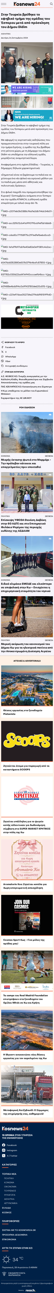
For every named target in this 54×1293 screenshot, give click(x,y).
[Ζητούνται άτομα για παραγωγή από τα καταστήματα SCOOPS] (27, 741)
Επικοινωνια (9, 1239)
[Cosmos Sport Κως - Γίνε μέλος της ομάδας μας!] (27, 915)
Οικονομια (10, 1186)
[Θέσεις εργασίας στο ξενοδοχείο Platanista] (27, 685)
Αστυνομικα (10, 1202)
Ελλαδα (6, 1207)
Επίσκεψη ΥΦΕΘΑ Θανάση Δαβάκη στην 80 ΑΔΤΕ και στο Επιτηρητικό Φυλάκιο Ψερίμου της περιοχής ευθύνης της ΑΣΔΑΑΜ (23, 525)
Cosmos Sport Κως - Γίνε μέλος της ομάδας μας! (24, 941)
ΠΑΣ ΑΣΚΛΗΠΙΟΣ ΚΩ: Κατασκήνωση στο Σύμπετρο (26, 386)
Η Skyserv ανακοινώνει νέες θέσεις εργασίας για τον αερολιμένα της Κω (25, 1056)
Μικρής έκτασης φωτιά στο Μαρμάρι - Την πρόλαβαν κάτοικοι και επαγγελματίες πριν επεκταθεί (26, 463)
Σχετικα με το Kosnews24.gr (19, 1229)
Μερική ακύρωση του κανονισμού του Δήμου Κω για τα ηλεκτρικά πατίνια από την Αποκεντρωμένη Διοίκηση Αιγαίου (27, 647)
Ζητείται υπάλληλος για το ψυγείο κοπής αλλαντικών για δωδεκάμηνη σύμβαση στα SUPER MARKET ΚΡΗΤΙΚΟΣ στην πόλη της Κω (26, 827)
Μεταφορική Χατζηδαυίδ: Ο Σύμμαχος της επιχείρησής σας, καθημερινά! (25, 1111)
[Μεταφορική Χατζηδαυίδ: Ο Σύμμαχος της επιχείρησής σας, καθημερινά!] (27, 1085)
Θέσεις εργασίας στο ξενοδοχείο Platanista (22, 711)
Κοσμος (6, 1212)
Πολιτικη (5, 516)
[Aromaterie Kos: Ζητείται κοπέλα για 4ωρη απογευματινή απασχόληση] (27, 859)
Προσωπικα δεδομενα (14, 1234)
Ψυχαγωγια (9, 1194)
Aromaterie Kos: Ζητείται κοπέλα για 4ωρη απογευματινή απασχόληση (25, 885)
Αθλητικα (5, 33)
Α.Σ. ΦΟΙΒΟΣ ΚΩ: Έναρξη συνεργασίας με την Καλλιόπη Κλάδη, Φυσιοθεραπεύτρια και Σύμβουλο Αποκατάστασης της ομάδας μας (27, 379)
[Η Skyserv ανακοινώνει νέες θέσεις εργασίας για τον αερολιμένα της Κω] (27, 1030)
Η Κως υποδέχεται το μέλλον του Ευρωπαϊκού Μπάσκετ (24, 392)
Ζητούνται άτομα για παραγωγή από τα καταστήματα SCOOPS (26, 767)
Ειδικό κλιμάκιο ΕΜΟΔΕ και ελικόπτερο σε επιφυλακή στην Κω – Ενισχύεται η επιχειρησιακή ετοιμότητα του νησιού (26, 587)
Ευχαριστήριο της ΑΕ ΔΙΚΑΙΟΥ (16, 397)
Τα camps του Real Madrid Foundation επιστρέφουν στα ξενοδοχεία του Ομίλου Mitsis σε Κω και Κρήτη (25, 999)
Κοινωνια (5, 456)
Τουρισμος (10, 1190)
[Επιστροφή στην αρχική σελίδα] (27, 4)
